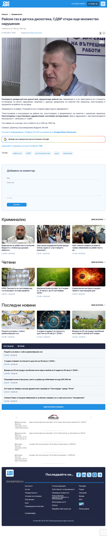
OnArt (81, 504)
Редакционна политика (34, 506)
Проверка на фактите (60, 493)
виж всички (97, 219)
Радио (81, 489)
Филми (81, 496)
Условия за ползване (33, 496)
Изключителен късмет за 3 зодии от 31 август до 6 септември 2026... (52, 290)
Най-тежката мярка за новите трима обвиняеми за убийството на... (87, 247)
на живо (92, 4)
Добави (16, 204)
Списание (83, 493)
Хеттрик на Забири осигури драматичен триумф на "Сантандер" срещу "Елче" (39, 389)
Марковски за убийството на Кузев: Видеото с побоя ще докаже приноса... (18, 247)
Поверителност (31, 493)
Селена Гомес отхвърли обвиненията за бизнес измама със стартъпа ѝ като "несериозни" (44, 398)
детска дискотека (42, 153)
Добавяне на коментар (21, 170)
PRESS (55, 505)
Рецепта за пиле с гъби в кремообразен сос (23, 352)
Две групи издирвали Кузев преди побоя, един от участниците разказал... (52, 247)
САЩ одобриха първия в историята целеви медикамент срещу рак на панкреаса (55, 444)
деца (57, 153)
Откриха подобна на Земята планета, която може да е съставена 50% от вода (54, 455)
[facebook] (78, 474)
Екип (27, 503)
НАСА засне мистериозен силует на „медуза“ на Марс (46, 433)
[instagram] (94, 474)
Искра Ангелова (35, 33)
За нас (27, 489)
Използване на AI (59, 502)
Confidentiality (30, 513)
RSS (80, 499)
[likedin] (84, 474)
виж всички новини (53, 407)
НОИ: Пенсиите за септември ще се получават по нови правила (17, 289)
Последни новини (78, 3)
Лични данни (84, 509)
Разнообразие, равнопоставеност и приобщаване (60, 497)
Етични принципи (59, 486)
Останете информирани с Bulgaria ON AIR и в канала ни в (39, 132)
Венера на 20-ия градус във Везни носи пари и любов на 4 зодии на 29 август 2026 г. (41, 370)
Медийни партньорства (61, 509)
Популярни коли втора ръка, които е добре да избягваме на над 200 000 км (37, 379)
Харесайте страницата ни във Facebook (22, 146)
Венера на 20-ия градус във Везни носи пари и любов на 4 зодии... (88, 332)
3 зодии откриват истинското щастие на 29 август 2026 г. (30, 361)
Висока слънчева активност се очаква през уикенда (46, 422)
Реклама (82, 486)
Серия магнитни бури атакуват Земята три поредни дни (86, 289)
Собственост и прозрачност (63, 489)
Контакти (28, 486)
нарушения (67, 153)
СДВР (28, 153)
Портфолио (29, 499)
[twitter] (89, 474)
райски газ (17, 153)
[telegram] (100, 474)
